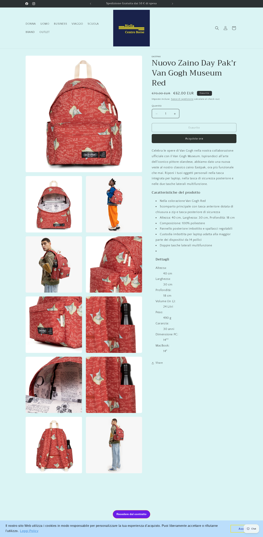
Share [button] (159, 362)
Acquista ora (194, 138)
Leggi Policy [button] (29, 531)
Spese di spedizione (182, 99)
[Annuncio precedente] (90, 3)
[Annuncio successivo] (172, 3)
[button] (217, 28)
